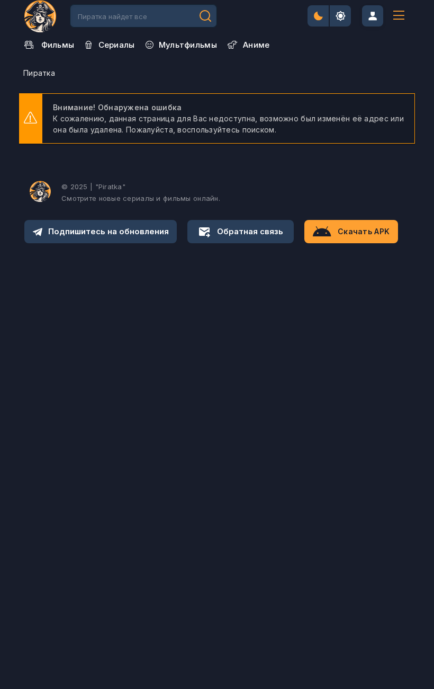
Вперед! (205, 16)
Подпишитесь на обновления (108, 231)
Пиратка (39, 72)
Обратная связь (250, 231)
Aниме (256, 45)
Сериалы (116, 45)
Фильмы (58, 45)
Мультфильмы (188, 45)
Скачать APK (364, 231)
